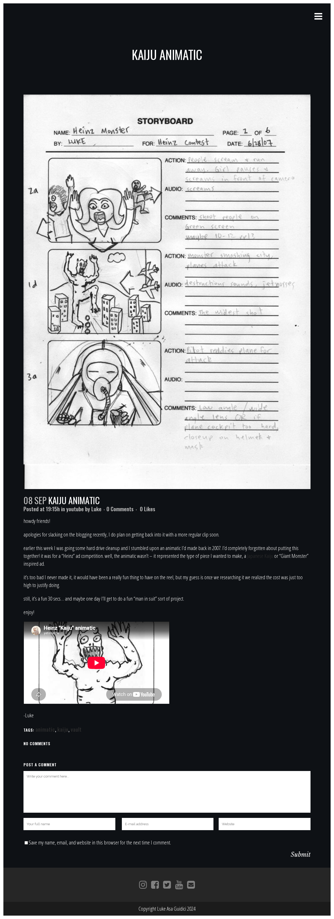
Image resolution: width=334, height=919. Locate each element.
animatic (45, 729)
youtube (75, 509)
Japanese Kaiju (260, 555)
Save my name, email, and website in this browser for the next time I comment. (100, 842)
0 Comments (120, 509)
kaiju (62, 729)
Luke (96, 509)
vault (76, 729)
